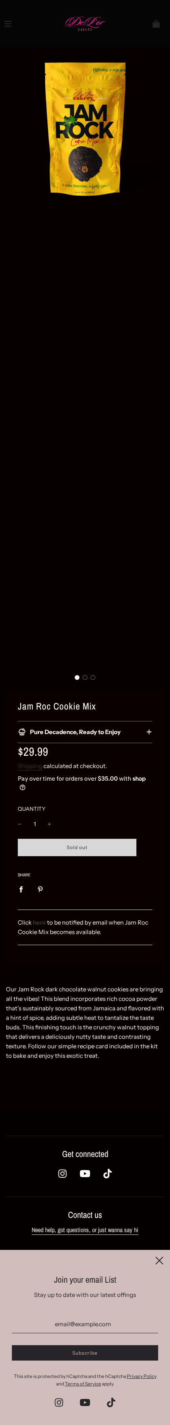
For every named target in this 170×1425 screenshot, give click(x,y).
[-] (20, 824)
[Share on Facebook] (21, 889)
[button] (77, 677)
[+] (49, 824)
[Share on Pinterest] (40, 889)
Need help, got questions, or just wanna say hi (85, 1229)
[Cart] (156, 23)
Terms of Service (83, 1384)
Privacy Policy (142, 1376)
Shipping (30, 766)
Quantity (31, 809)
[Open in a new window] (62, 1173)
